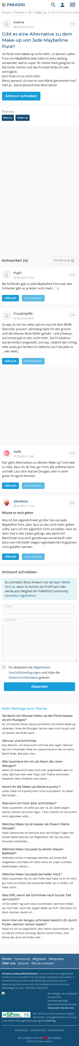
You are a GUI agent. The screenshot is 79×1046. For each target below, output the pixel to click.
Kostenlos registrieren (20, 596)
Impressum (21, 1030)
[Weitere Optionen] (72, 24)
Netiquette (56, 959)
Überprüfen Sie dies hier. (61, 1007)
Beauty (7, 117)
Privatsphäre (56, 1030)
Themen (19, 12)
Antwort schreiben (21, 96)
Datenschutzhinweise (23, 677)
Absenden (39, 687)
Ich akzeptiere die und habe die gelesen (34, 672)
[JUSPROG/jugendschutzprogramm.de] (16, 1015)
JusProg (51, 1020)
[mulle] (7, 453)
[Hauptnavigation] (72, 4)
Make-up (41, 12)
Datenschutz (38, 1030)
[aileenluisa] (7, 502)
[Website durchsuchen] (53, 4)
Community (22, 959)
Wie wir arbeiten (42, 963)
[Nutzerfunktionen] (62, 4)
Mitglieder (39, 959)
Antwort (10, 620)
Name (8, 606)
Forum (6, 12)
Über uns (9, 963)
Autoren (23, 963)
